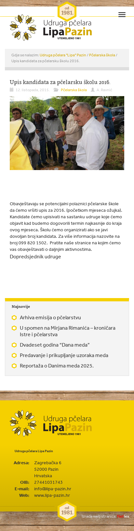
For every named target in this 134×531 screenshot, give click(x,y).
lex (105, 516)
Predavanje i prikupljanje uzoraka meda (64, 355)
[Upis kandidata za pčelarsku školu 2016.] (67, 133)
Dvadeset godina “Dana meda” (55, 344)
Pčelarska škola (102, 55)
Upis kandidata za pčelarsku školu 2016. (60, 82)
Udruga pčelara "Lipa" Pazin (63, 55)
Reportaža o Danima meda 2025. (57, 365)
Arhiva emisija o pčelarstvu (50, 317)
